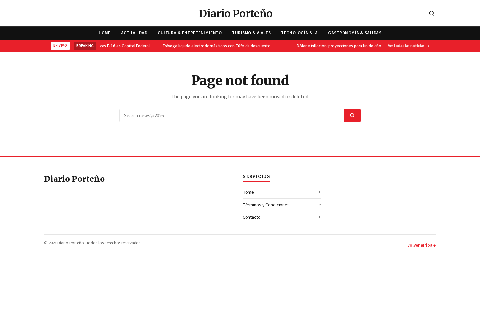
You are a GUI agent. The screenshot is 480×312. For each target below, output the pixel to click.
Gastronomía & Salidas (354, 33)
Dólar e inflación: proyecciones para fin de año (337, 46)
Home (105, 33)
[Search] (431, 14)
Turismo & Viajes (251, 33)
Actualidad (134, 33)
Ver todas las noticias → (408, 46)
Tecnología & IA (299, 33)
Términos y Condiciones (266, 205)
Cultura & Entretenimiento (190, 33)
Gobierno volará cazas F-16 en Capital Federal (105, 46)
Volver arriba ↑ (422, 245)
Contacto (252, 217)
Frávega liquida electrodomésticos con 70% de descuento (215, 46)
